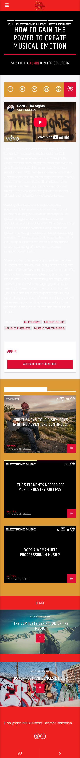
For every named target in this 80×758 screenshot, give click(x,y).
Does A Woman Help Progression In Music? (40, 552)
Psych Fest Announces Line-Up (41, 678)
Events (12, 399)
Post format (60, 24)
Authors (32, 322)
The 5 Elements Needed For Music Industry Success (41, 487)
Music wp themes (49, 328)
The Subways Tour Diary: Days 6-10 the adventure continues (40, 422)
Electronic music (31, 24)
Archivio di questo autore (40, 364)
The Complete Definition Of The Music (41, 626)
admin (34, 63)
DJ (10, 24)
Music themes (18, 328)
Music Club (54, 322)
